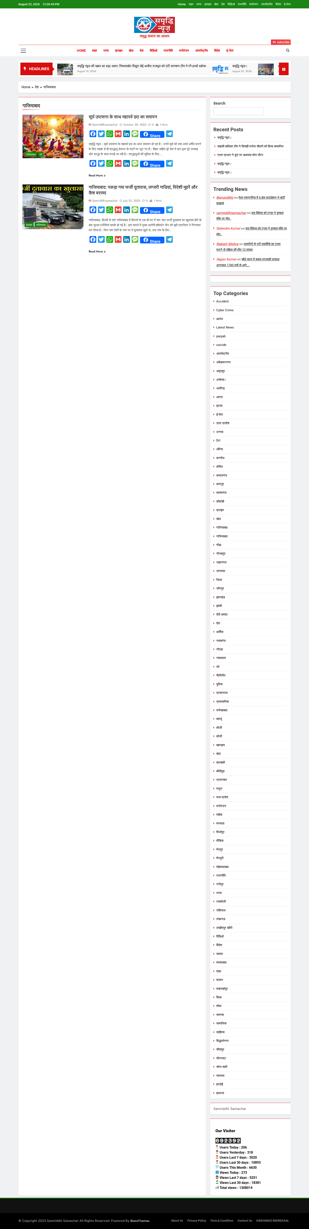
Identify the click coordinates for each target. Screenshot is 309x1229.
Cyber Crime (225, 310)
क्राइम (207, 4)
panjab (221, 336)
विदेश (278, 4)
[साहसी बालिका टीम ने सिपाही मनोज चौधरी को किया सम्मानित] (234, 71)
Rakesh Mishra (227, 244)
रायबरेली (221, 901)
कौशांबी (220, 501)
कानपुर (220, 484)
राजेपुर (220, 884)
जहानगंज (221, 562)
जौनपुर (220, 588)
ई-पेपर (287, 4)
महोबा (219, 815)
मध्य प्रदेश (222, 797)
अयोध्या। (221, 380)
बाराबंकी (220, 762)
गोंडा (218, 545)
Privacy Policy (196, 1220)
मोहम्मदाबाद (222, 867)
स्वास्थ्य (220, 1076)
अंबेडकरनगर (223, 362)
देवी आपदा (221, 614)
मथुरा (219, 788)
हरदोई (219, 1084)
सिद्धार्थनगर (222, 1041)
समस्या (220, 1015)
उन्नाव (219, 432)
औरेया (219, 449)
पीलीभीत (220, 675)
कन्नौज (220, 458)
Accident (222, 301)
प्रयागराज (222, 693)
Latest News (225, 327)
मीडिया (219, 841)
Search (219, 103)
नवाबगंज (221, 641)
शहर (191, 4)
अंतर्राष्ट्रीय (267, 4)
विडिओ (231, 4)
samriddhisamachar (105, 124)
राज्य (198, 4)
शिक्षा (219, 997)
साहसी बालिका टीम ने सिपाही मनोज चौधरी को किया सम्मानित (250, 146)
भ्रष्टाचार (221, 780)
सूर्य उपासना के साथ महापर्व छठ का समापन (123, 116)
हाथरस (220, 1093)
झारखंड (220, 597)
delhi (219, 319)
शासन (219, 980)
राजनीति (242, 4)
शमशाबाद (221, 962)
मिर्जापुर (220, 832)
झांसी (219, 606)
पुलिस (219, 684)
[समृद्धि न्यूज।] (188, 69)
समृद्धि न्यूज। (207, 66)
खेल (216, 4)
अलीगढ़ (220, 388)
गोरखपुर (221, 553)
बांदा (218, 754)
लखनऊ (220, 919)
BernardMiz (224, 198)
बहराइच (220, 745)
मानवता (220, 823)
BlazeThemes (139, 1220)
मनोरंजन (253, 4)
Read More (96, 175)
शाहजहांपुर (222, 989)
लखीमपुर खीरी (224, 928)
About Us (177, 1220)
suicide (221, 345)
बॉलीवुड (220, 771)
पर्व (41, 154)
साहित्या (220, 1032)
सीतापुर (220, 1049)
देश (223, 4)
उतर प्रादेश (223, 423)
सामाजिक (221, 1023)
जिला (219, 580)
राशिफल (221, 910)
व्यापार (219, 954)
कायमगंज (221, 493)
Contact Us (245, 1220)
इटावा (219, 406)
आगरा (219, 397)
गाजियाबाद (31, 154)
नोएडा (219, 649)
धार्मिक (219, 632)
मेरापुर (219, 849)
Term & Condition (221, 1220)
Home (182, 4)
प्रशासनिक (222, 702)
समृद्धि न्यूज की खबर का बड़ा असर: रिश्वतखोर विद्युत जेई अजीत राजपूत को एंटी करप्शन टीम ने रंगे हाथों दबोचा (109, 66)
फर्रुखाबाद (221, 710)
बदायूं (219, 719)
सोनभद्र (221, 1058)
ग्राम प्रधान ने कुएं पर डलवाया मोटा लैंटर (240, 155)
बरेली (219, 728)
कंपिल (219, 467)
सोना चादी (221, 1067)
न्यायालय (221, 658)
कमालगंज (221, 475)
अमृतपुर (220, 371)
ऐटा (218, 440)
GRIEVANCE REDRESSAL (272, 1220)
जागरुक (220, 571)
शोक (218, 1006)
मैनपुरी (219, 858)
